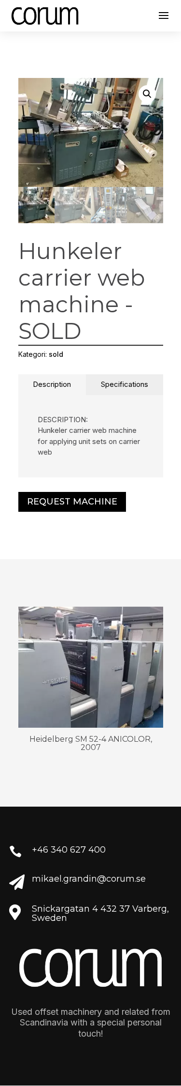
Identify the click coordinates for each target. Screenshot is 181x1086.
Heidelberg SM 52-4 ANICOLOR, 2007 (90, 743)
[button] (147, 94)
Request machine (72, 501)
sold (56, 354)
